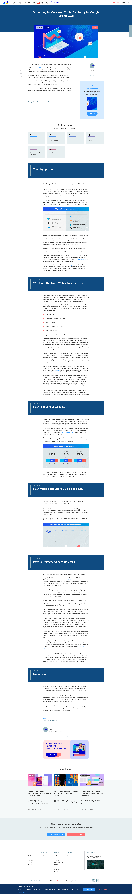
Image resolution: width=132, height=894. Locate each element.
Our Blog (56, 855)
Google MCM (57, 869)
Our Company (31, 855)
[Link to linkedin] (34, 880)
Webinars (56, 860)
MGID (92, 70)
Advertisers (31, 788)
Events (29, 867)
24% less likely (82, 259)
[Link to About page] (95, 880)
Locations (30, 860)
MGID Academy (57, 864)
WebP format (70, 579)
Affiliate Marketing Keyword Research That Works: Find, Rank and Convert (92, 793)
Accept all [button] (89, 889)
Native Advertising (58, 862)
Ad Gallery (56, 867)
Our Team (30, 858)
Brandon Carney (58, 809)
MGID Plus (56, 871)
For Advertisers (44, 858)
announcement (44, 79)
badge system (73, 265)
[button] (34, 852)
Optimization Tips (47, 720)
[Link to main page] (5, 2)
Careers (30, 862)
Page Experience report (67, 432)
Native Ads (54, 720)
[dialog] (66, 889)
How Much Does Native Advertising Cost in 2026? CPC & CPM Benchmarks (39, 793)
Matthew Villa (31, 809)
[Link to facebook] (29, 880)
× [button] (130, 885)
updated (57, 370)
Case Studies (57, 858)
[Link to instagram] (37, 880)
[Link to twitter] (31, 880)
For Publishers (44, 855)
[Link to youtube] (39, 880)
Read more (26, 891)
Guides (66, 20)
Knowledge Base (71, 855)
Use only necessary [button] (104, 889)
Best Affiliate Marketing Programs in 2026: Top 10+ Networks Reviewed (66, 793)
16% (40, 68)
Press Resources (32, 864)
